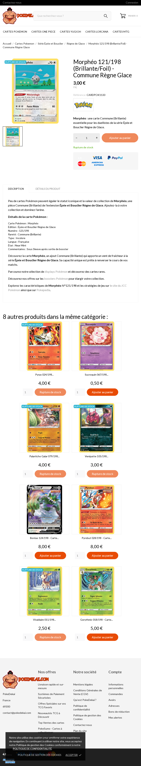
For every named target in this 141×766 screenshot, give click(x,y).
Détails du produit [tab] (48, 188)
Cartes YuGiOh (70, 31)
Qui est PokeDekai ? (84, 699)
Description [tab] (16, 188)
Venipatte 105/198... (96, 456)
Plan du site (80, 730)
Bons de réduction (119, 711)
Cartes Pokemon (15, 31)
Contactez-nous (12, 2)
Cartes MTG (121, 31)
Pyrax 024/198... (44, 374)
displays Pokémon (56, 271)
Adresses (114, 705)
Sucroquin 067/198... (96, 374)
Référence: (79, 94)
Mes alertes (115, 717)
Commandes (116, 694)
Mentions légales (83, 684)
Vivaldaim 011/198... (44, 619)
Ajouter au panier (120, 137)
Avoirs (112, 699)
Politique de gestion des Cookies (39, 754)
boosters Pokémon (56, 278)
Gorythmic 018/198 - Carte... (96, 619)
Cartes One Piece (43, 31)
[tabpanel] (35, 91)
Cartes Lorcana (96, 31)
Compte (115, 672)
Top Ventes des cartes (51, 722)
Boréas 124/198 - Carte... (44, 537)
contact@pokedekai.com (17, 712)
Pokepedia (43, 290)
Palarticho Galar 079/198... (44, 456)
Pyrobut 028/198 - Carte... (97, 537)
